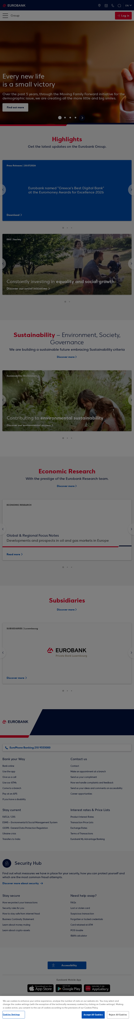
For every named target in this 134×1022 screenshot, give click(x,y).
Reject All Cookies (118, 1014)
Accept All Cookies (93, 1014)
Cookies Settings (11, 1014)
